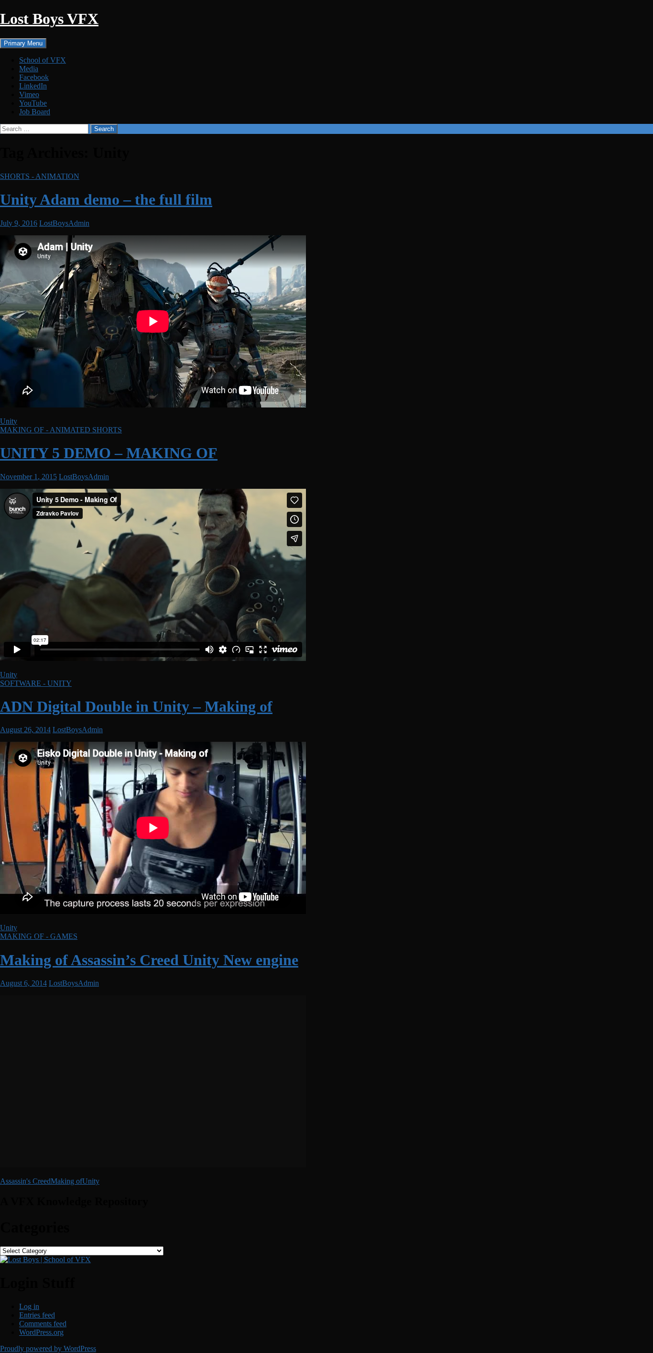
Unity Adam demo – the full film (106, 199)
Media (28, 69)
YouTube (33, 103)
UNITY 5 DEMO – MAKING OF (109, 453)
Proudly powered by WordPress (48, 1348)
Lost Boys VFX (49, 18)
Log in (29, 1306)
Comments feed (42, 1324)
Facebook (34, 77)
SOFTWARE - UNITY (36, 683)
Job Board (34, 112)
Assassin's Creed (25, 1181)
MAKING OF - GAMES (38, 936)
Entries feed (37, 1315)
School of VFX (42, 60)
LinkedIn (33, 86)
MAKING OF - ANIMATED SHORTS (61, 430)
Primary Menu (23, 43)
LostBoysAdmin (64, 223)
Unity (8, 421)
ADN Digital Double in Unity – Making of (136, 706)
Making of (66, 1181)
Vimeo (29, 94)
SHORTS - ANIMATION (39, 176)
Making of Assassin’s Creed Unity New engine (149, 959)
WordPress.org (41, 1332)
